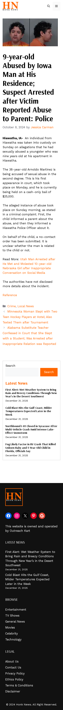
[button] (48, 6)
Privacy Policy (15, 673)
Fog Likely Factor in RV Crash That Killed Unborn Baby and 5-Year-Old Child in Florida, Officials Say (30, 447)
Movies (10, 627)
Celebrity (11, 633)
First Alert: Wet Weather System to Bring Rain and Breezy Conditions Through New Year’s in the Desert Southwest (31, 393)
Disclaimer (12, 691)
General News (15, 621)
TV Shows (12, 615)
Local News (26, 306)
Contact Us (13, 667)
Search (10, 365)
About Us (12, 661)
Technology (13, 639)
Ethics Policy (14, 679)
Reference (10, 295)
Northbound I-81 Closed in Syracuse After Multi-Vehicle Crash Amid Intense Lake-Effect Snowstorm (31, 429)
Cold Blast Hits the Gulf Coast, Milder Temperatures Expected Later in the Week (28, 411)
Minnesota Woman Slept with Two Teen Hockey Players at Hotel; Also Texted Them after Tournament (30, 317)
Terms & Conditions (19, 685)
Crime (11, 306)
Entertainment (15, 609)
